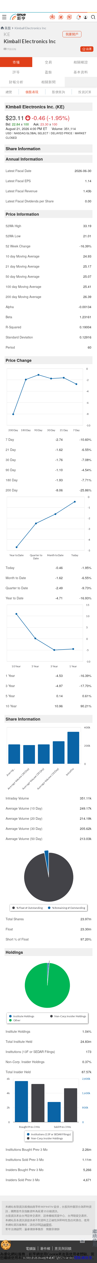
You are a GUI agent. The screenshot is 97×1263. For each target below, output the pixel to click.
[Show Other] (15, 1020)
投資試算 (84, 92)
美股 (8, 28)
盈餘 (48, 72)
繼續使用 (94, 1238)
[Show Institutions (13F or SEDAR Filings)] (49, 1134)
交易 (48, 62)
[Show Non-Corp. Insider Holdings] (68, 1016)
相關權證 (81, 62)
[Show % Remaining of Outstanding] (66, 907)
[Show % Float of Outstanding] (27, 907)
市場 (16, 62)
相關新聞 (48, 82)
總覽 (9, 92)
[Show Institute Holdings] (22, 1016)
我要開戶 (72, 34)
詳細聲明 (46, 1224)
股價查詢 (58, 92)
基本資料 (81, 72)
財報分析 (16, 82)
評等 (16, 72)
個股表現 (32, 92)
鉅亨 (18, 16)
